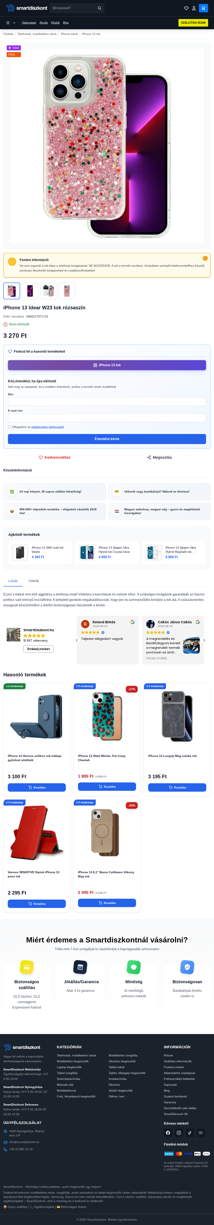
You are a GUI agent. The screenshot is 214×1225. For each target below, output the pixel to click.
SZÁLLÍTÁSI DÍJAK (193, 22)
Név (10, 394)
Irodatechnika (118, 1078)
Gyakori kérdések (175, 1096)
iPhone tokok (69, 34)
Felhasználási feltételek (179, 1078)
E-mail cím (15, 410)
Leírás (13, 581)
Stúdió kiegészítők (121, 1090)
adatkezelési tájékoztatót (47, 427)
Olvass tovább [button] (156, 658)
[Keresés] (100, 8)
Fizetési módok (174, 1067)
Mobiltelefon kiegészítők (73, 1061)
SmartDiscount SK (176, 1114)
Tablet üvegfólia (67, 1073)
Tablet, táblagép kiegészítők (127, 1073)
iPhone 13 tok (91, 34)
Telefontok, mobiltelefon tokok (37, 34)
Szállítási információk (178, 1061)
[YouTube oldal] (200, 1133)
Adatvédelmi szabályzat (179, 1073)
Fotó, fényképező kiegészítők (76, 1096)
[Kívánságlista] (186, 8)
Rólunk (168, 1055)
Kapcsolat (170, 1084)
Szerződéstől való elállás (180, 1108)
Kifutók (55, 22)
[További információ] (205, 258)
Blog (66, 22)
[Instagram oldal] (179, 1133)
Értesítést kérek (107, 439)
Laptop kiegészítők (69, 1067)
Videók (33, 581)
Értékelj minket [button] (38, 649)
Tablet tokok (117, 1067)
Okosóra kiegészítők (122, 1061)
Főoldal (8, 34)
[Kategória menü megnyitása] (11, 23)
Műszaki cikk (65, 1084)
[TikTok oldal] (190, 1133)
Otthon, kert (116, 1096)
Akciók (43, 22)
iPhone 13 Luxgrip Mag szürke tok (172, 756)
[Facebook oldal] (168, 1133)
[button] (204, 640)
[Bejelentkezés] (193, 8)
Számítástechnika (68, 1078)
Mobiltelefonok (66, 1090)
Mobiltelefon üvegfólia (123, 1055)
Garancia (170, 1102)
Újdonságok (29, 22)
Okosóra (114, 1084)
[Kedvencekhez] (63, 743)
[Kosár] (203, 8)
